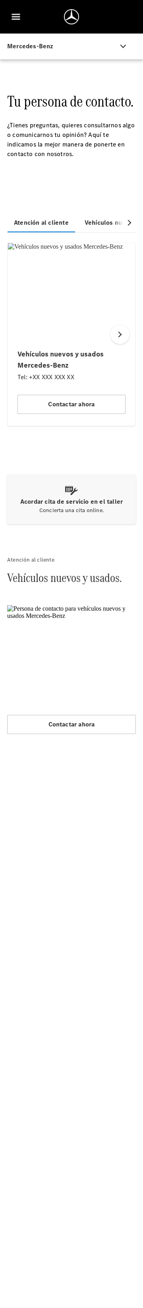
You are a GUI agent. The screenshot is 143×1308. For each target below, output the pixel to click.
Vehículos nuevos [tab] (110, 222)
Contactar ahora (71, 724)
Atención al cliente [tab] (41, 222)
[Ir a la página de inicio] (71, 17)
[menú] (15, 17)
